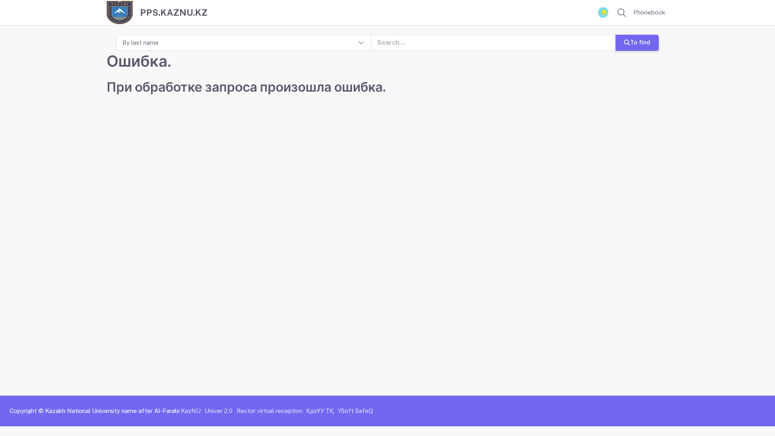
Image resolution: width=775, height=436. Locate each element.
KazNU (191, 410)
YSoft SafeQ (355, 410)
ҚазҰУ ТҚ (320, 410)
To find (640, 42)
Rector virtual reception (269, 410)
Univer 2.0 (218, 410)
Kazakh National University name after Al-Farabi (112, 410)
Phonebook (649, 12)
